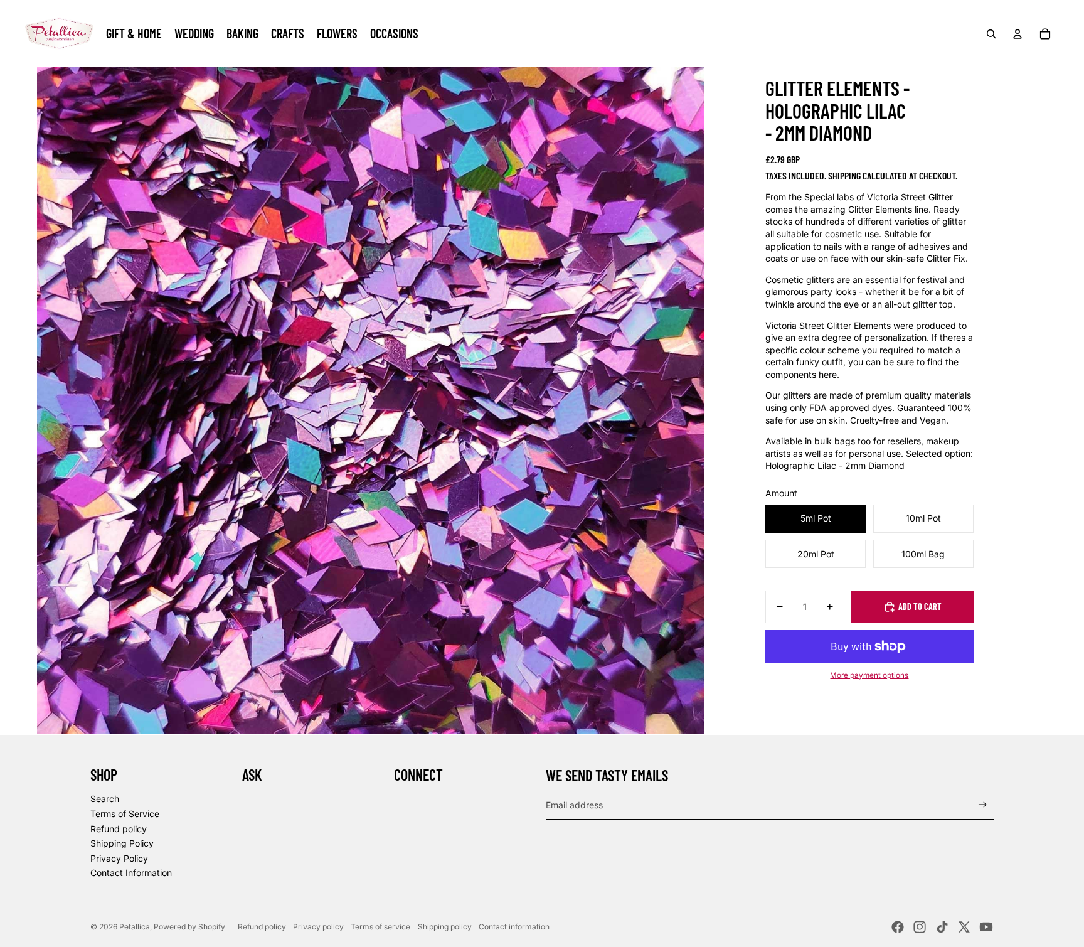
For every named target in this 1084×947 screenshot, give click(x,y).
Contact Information (131, 872)
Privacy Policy (119, 858)
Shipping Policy (122, 843)
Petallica (134, 926)
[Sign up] (983, 805)
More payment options (869, 675)
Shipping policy (445, 926)
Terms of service (380, 926)
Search (104, 798)
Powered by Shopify (189, 926)
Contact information (514, 926)
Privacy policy (318, 926)
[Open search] (991, 34)
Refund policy (118, 828)
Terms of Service (124, 813)
